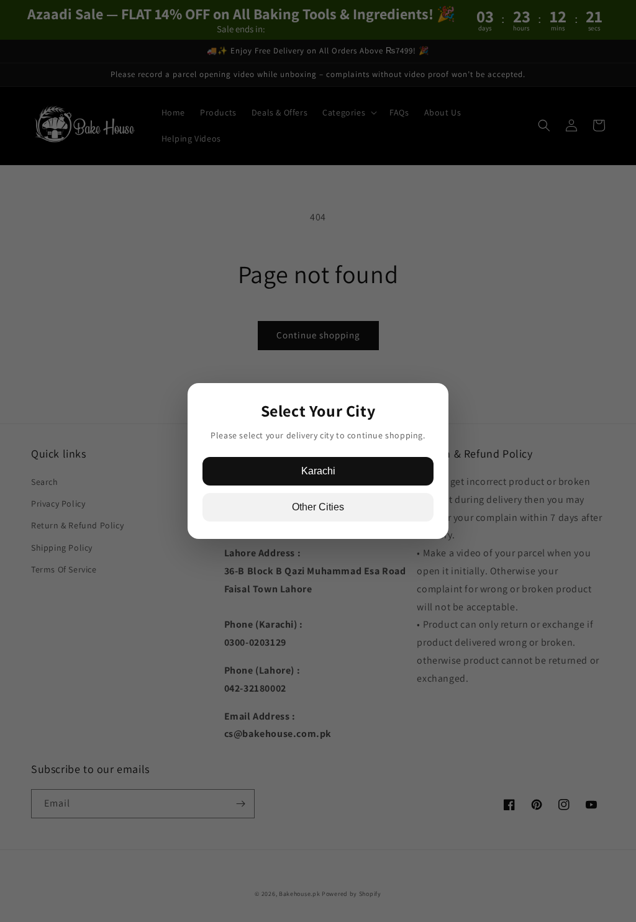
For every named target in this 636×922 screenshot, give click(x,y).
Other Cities (318, 507)
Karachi (318, 471)
